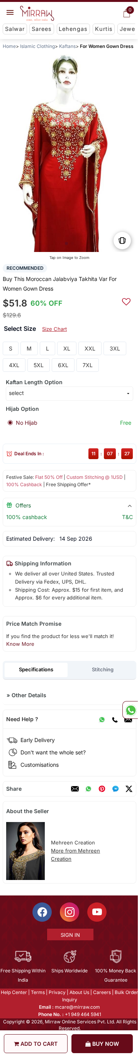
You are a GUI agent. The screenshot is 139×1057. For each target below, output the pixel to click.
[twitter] (129, 789)
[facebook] (115, 789)
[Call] (115, 719)
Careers (101, 992)
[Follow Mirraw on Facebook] (41, 912)
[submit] (126, 301)
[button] (66, 243)
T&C (127, 517)
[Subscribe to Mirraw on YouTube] (96, 912)
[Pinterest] (102, 789)
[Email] (128, 719)
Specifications (36, 669)
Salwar (15, 29)
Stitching (103, 669)
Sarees (42, 29)
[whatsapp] (88, 789)
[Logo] (37, 13)
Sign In (70, 935)
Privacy (56, 992)
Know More (20, 644)
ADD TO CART (38, 1043)
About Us (79, 992)
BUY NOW (105, 1043)
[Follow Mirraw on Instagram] (69, 912)
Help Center (13, 992)
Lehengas (73, 29)
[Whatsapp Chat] (130, 710)
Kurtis (104, 29)
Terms (37, 992)
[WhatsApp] (102, 719)
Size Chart (54, 329)
